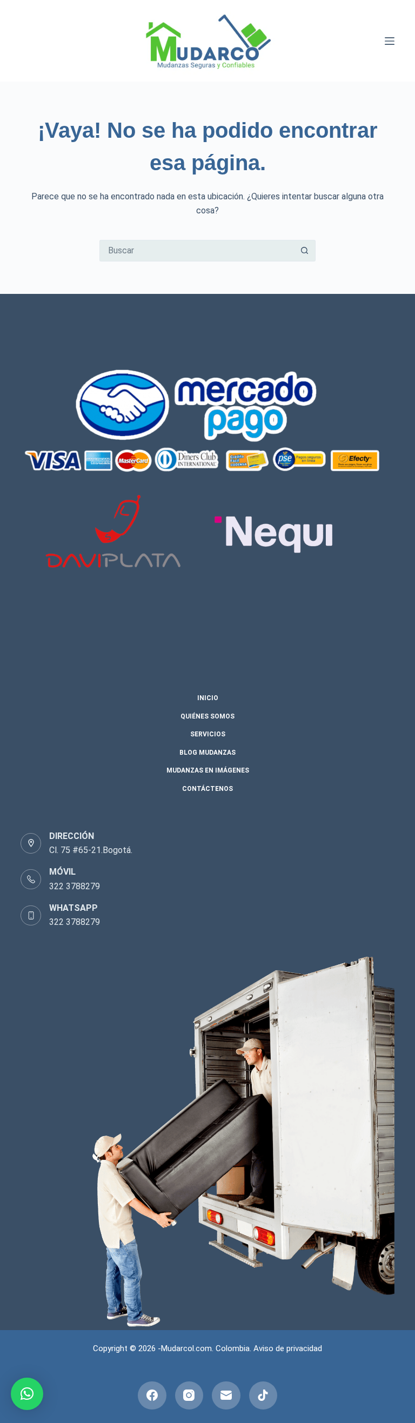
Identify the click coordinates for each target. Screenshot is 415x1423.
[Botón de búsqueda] (305, 250)
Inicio (207, 698)
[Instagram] (189, 1395)
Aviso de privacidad (287, 1348)
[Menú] (389, 41)
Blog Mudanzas (207, 752)
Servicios (207, 734)
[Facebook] (152, 1395)
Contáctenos (207, 789)
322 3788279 (74, 886)
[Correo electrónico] (226, 1395)
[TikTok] (263, 1395)
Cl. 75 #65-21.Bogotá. (90, 850)
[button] (27, 1394)
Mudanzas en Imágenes (207, 770)
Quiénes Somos (207, 716)
